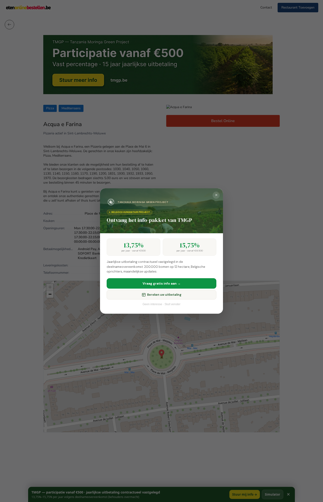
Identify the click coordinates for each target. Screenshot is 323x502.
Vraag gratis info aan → (162, 283)
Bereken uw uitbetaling (164, 295)
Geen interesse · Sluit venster (161, 304)
